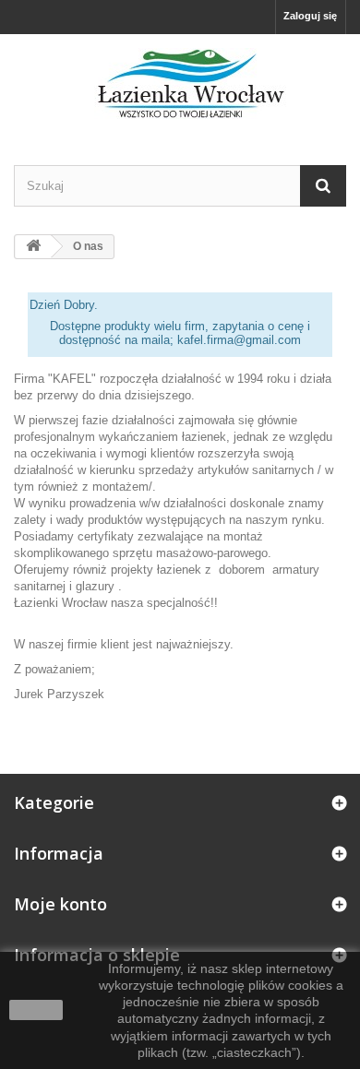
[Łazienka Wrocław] (180, 83)
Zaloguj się (310, 15)
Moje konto (60, 904)
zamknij (36, 1010)
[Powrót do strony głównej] (33, 246)
